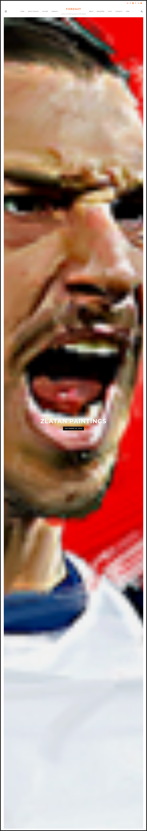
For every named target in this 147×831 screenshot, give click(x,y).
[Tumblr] (138, 3)
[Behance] (127, 3)
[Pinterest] (135, 3)
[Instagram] (133, 3)
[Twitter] (141, 3)
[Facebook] (130, 3)
